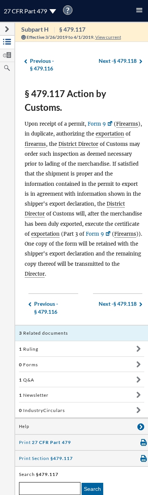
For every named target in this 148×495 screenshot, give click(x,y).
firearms (35, 144)
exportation (110, 134)
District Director (78, 144)
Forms (28, 364)
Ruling (28, 349)
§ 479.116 (42, 64)
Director (35, 274)
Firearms (127, 124)
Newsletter (34, 395)
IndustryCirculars (42, 410)
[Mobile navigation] (139, 11)
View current (108, 37)
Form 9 (97, 124)
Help (24, 426)
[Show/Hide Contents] (138, 348)
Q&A (26, 380)
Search (92, 489)
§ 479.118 (118, 60)
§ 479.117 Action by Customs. (65, 100)
